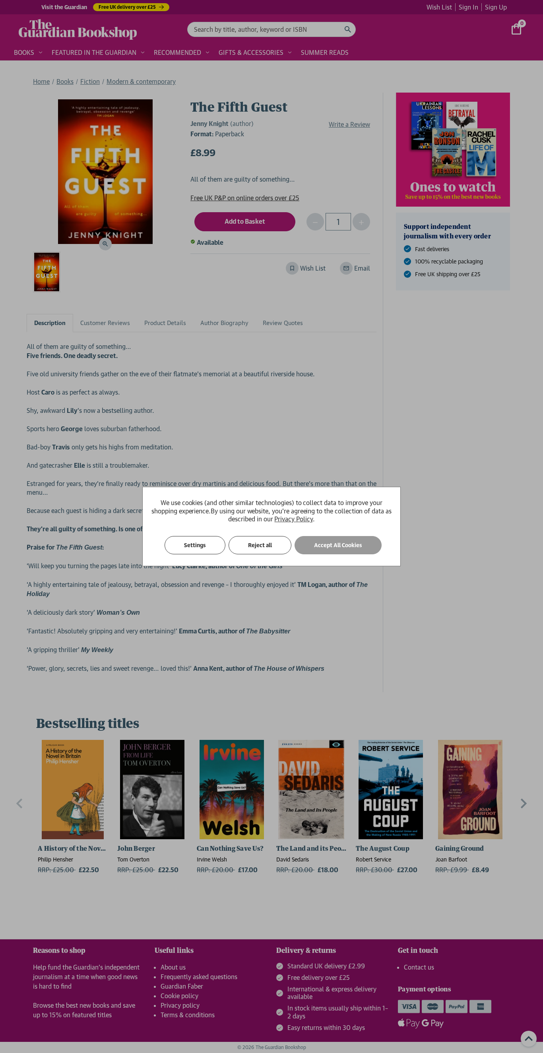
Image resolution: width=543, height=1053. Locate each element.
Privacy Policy (293, 519)
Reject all (260, 545)
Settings (195, 545)
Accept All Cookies (338, 545)
